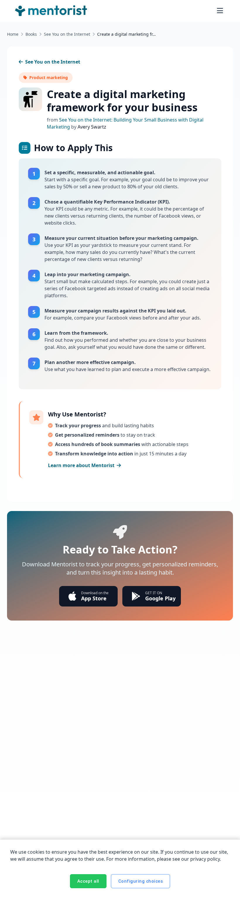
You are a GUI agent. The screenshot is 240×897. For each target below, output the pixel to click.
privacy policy (205, 859)
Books (31, 34)
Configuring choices (140, 881)
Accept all (88, 881)
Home (12, 34)
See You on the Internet (67, 34)
